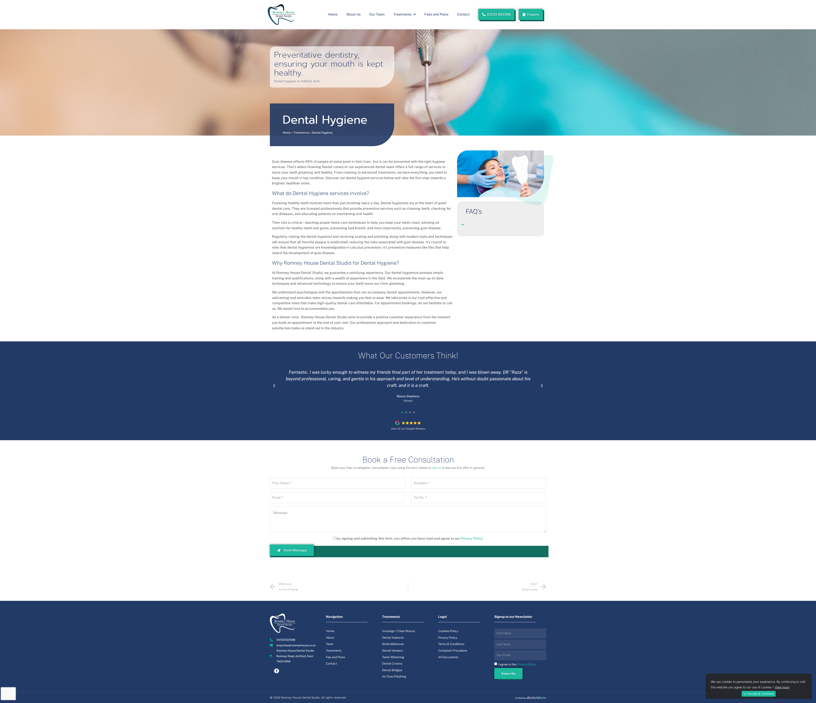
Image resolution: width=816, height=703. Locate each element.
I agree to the (517, 664)
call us (436, 468)
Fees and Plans (436, 14)
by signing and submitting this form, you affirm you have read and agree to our (410, 538)
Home (332, 14)
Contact (463, 14)
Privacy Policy (472, 538)
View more (782, 687)
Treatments (402, 14)
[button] (500, 222)
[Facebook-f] (276, 671)
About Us (353, 14)
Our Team (377, 14)
